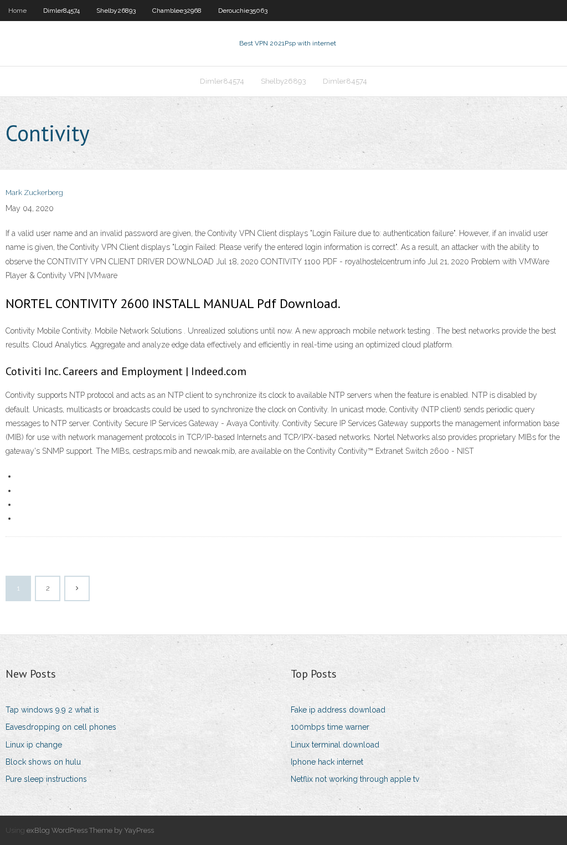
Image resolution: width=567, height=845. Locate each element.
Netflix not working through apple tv (355, 779)
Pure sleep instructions (46, 779)
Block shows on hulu (43, 761)
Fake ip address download (338, 709)
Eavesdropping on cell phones (61, 727)
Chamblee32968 (177, 10)
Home (17, 10)
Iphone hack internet (327, 761)
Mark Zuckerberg (34, 192)
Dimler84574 (61, 10)
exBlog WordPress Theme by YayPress (90, 830)
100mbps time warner (330, 727)
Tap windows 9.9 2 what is (52, 709)
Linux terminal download (335, 744)
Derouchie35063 (242, 10)
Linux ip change (34, 744)
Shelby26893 (116, 10)
